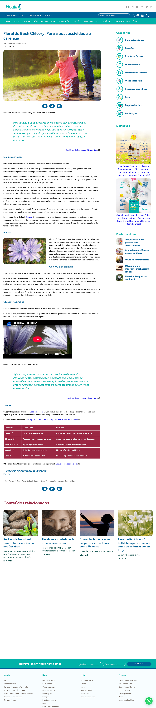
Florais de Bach (12, 21)
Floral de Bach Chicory (31, 481)
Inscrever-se (138, 664)
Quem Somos (10, 15)
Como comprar (10, 684)
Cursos (83, 684)
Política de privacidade (13, 697)
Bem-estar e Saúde (30, 21)
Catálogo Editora (125, 693)
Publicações (64, 21)
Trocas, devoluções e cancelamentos (18, 693)
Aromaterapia (86, 690)
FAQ (5, 680)
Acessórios (85, 693)
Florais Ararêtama (88, 697)
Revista (121, 697)
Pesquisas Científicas (50, 707)
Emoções (77, 21)
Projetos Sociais (48, 690)
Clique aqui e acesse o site (67, 464)
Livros (83, 687)
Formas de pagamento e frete (16, 687)
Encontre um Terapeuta (128, 680)
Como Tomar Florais (127, 687)
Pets (44, 703)
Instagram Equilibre (126, 700)
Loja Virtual (33, 15)
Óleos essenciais (48, 21)
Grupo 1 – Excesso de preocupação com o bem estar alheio (53, 420)
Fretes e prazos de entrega (14, 690)
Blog (21, 15)
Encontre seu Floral (126, 684)
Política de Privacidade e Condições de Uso (122, 21)
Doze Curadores (36, 412)
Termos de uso (10, 700)
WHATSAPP (48, 15)
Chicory (29, 217)
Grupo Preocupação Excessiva (52, 481)
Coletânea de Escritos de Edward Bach (82, 150)
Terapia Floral (70, 481)
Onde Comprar (125, 690)
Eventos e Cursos (92, 21)
